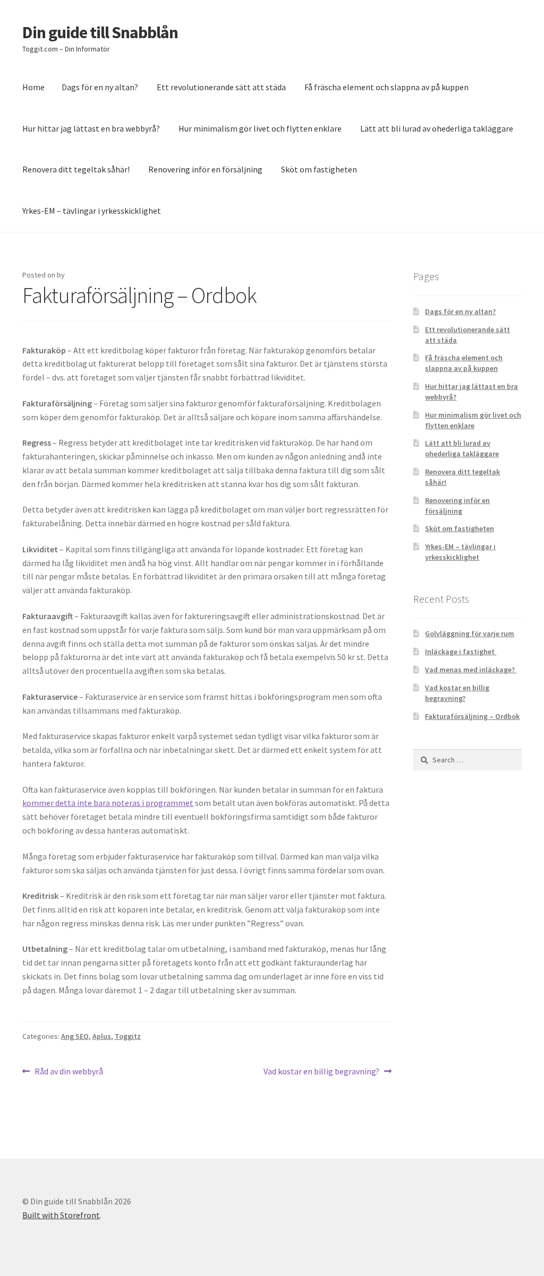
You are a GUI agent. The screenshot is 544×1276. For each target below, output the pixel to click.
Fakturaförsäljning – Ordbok (472, 716)
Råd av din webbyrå (68, 1072)
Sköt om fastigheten (319, 169)
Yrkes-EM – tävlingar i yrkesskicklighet (91, 210)
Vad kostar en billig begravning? (321, 1072)
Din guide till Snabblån (100, 32)
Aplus (101, 1036)
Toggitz (128, 1036)
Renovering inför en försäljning (205, 169)
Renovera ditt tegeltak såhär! (76, 169)
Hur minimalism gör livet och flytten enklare (260, 128)
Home (33, 87)
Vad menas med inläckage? (470, 669)
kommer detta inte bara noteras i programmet (107, 802)
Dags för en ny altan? (100, 87)
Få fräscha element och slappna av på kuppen (386, 87)
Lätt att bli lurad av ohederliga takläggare (436, 128)
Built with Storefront (61, 1215)
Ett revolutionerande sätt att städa (221, 87)
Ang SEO (75, 1036)
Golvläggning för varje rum (469, 633)
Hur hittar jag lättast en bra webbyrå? (91, 128)
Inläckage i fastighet (460, 651)
